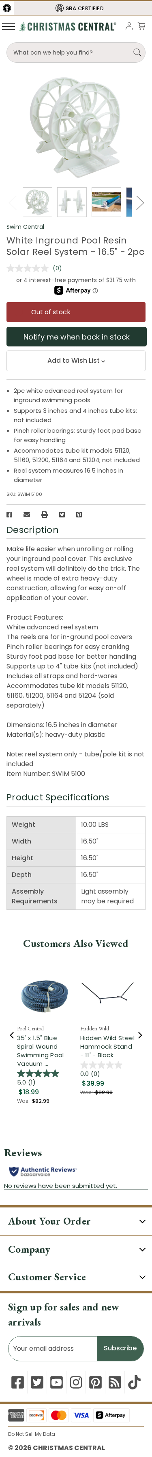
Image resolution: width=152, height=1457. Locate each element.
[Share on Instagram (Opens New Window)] (76, 1382)
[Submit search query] (137, 52)
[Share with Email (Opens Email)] (27, 514)
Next (140, 202)
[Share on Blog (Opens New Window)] (115, 1382)
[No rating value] (29, 268)
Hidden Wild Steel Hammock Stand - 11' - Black (107, 1046)
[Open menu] (8, 26)
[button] (7, 8)
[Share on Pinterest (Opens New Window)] (79, 514)
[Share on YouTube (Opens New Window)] (56, 1382)
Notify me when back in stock (77, 337)
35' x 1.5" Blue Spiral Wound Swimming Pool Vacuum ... (40, 1051)
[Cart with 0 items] (141, 25)
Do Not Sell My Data (31, 1434)
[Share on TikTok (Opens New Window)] (134, 1382)
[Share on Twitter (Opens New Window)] (62, 514)
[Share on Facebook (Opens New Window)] (9, 514)
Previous (12, 202)
